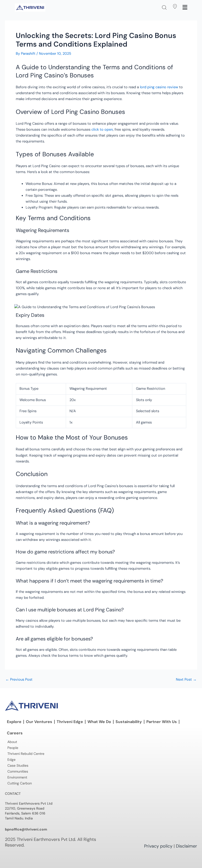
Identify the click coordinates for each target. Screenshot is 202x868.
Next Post (186, 680)
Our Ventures (39, 721)
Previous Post (19, 680)
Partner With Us (161, 721)
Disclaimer (186, 846)
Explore (14, 721)
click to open (102, 129)
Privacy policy (158, 846)
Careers (15, 733)
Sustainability (129, 721)
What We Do (99, 721)
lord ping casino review (159, 87)
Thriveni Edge (70, 721)
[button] (164, 7)
